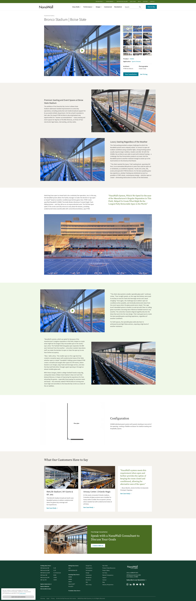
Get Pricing (143, 74)
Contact (152, 1)
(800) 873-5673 (134, 572)
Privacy (53, 598)
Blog (139, 1)
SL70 (54, 570)
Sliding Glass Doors (73, 565)
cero (69, 568)
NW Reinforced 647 (45, 572)
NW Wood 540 (43, 575)
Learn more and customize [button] (18, 596)
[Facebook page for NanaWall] (134, 584)
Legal (47, 598)
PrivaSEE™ (71, 586)
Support (145, 1)
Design (87, 572)
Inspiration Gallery (122, 1)
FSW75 (55, 580)
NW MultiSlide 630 (72, 570)
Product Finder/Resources (108, 568)
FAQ (87, 582)
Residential (88, 577)
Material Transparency (107, 575)
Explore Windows (44, 586)
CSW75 (55, 577)
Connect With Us (98, 546)
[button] (76, 7)
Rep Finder (105, 565)
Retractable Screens (45, 589)
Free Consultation (131, 74)
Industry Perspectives (107, 584)
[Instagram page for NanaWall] (127, 584)
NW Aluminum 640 (44, 568)
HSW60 (132, 59)
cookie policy (22, 593)
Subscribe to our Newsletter (136, 580)
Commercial (88, 575)
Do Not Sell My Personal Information (66, 598)
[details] (61, 477)
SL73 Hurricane (57, 572)
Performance (89, 570)
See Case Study (51, 508)
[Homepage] (46, 6)
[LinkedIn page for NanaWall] (130, 585)
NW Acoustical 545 (44, 577)
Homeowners (110, 1)
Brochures (88, 580)
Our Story (133, 1)
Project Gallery (106, 570)
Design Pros (99, 1)
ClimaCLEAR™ (71, 584)
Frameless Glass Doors (74, 590)
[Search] (140, 7)
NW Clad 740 (43, 580)
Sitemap (42, 598)
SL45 (54, 568)
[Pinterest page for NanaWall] (140, 584)
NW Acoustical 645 (44, 570)
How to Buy (151, 7)
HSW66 (70, 579)
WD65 (54, 575)
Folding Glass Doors (45, 565)
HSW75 (70, 581)
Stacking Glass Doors (74, 574)
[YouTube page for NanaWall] (137, 584)
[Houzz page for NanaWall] (143, 584)
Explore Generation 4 (45, 584)
